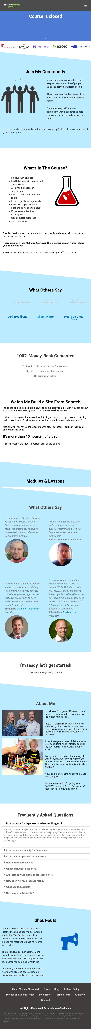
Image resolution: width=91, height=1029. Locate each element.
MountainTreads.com (28, 608)
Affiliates (80, 994)
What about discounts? (19, 887)
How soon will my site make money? (25, 880)
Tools (46, 989)
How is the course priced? (20, 862)
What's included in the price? (21, 868)
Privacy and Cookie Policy (20, 994)
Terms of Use (62, 994)
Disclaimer (45, 994)
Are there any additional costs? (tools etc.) (29, 874)
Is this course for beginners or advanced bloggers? (34, 823)
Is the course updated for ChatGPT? (26, 856)
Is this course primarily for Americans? (27, 850)
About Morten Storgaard (25, 989)
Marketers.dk (70, 612)
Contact (45, 1000)
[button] (85, 6)
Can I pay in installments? (20, 893)
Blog (56, 989)
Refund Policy (71, 989)
